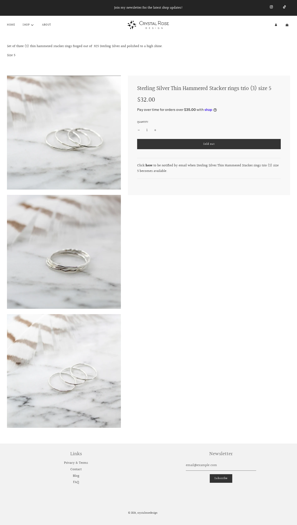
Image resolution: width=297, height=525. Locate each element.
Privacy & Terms (76, 463)
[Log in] (276, 25)
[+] (155, 130)
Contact (76, 469)
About (46, 25)
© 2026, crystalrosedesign (143, 513)
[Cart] (287, 25)
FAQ (76, 482)
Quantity (142, 122)
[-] (138, 130)
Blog (76, 476)
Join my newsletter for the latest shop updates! (148, 7)
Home (11, 25)
